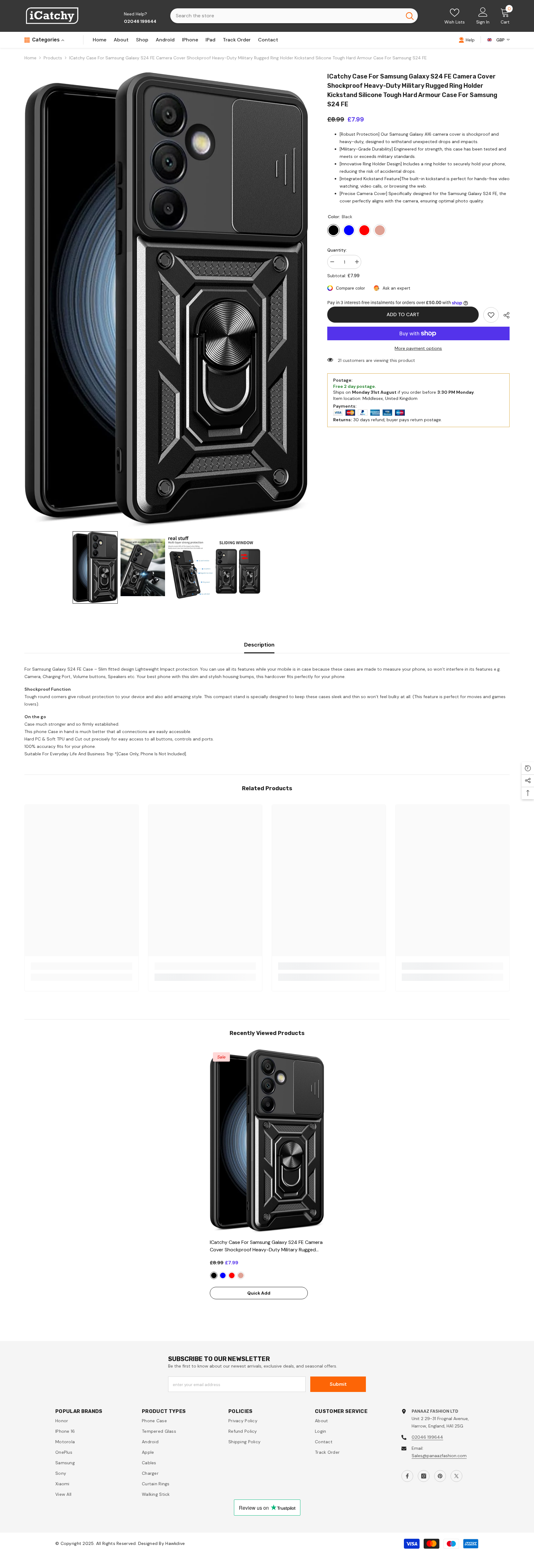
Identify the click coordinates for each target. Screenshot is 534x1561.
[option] (267, 1182)
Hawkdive (175, 1543)
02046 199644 (427, 1437)
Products (53, 58)
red (231, 1275)
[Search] (294, 15)
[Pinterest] (440, 1476)
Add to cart (403, 314)
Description (259, 644)
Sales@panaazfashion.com (439, 1455)
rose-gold (240, 1275)
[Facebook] (407, 1476)
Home (30, 58)
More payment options (418, 348)
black (214, 1275)
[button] (95, 567)
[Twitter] (456, 1476)
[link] (491, 315)
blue (223, 1275)
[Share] (504, 315)
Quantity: (337, 250)
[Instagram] (424, 1476)
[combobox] (286, 15)
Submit (338, 1384)
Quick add (258, 1293)
